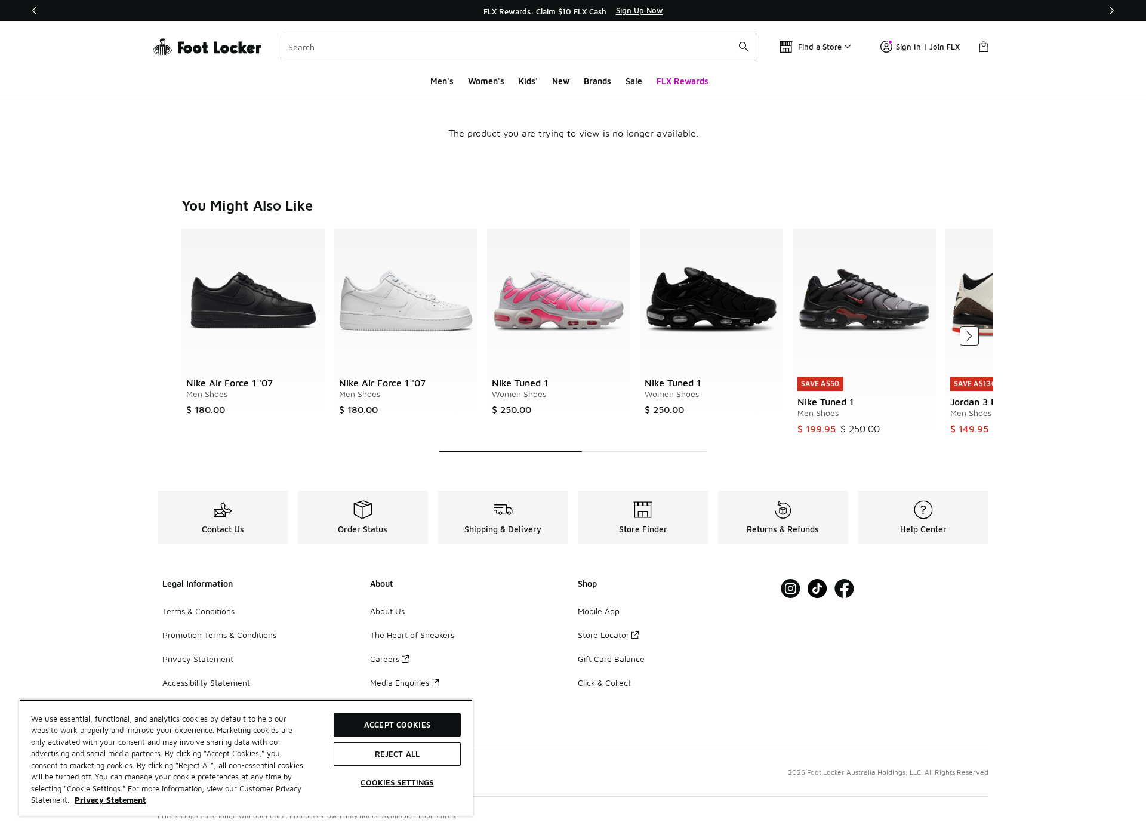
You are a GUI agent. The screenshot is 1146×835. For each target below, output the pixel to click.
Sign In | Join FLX (928, 46)
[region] (573, 11)
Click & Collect (604, 682)
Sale (634, 81)
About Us (387, 611)
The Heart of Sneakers (412, 635)
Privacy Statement (197, 659)
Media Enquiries (399, 682)
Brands (597, 81)
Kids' (528, 81)
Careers (384, 659)
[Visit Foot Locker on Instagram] (790, 589)
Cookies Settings (397, 782)
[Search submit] (744, 46)
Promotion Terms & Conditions (219, 635)
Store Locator (603, 635)
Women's (486, 81)
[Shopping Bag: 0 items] (983, 46)
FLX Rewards (682, 81)
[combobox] (519, 46)
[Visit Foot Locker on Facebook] (844, 589)
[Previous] (35, 10)
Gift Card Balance (611, 659)
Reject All (397, 754)
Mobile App (599, 611)
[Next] (1111, 10)
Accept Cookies (397, 724)
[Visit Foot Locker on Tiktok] (817, 589)
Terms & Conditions (198, 611)
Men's (442, 81)
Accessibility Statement (206, 682)
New (560, 81)
